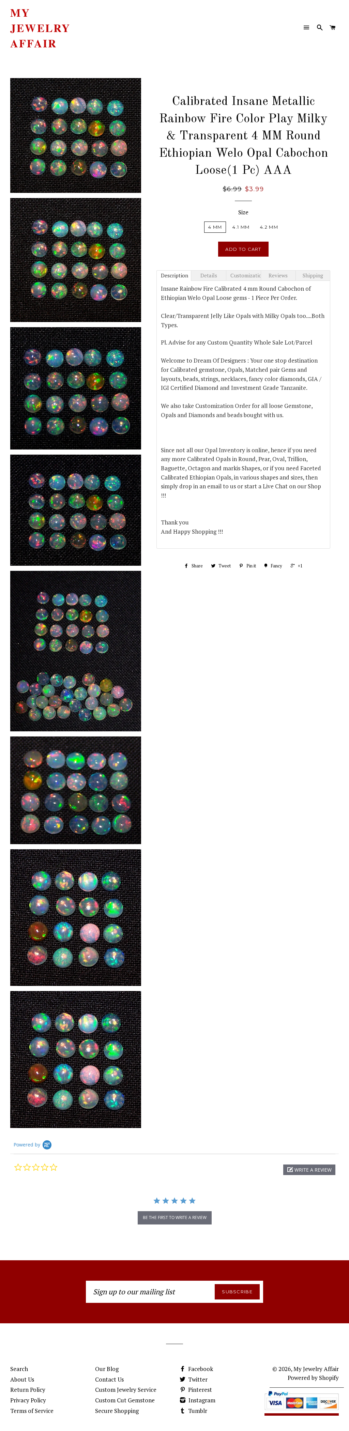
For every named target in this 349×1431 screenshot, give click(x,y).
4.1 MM (240, 227)
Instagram (201, 1400)
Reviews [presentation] (278, 275)
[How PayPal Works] (301, 1411)
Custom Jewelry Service (125, 1390)
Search (19, 1369)
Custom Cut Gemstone (125, 1400)
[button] (309, 1169)
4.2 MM (269, 227)
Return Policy (27, 1390)
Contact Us (109, 1379)
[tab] (173, 275)
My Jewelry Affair (40, 28)
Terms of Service (32, 1411)
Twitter (197, 1379)
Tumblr (197, 1411)
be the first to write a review (175, 1217)
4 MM (215, 227)
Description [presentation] (174, 275)
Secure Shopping (117, 1411)
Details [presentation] (208, 275)
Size (243, 212)
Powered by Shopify (313, 1378)
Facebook (200, 1369)
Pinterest (199, 1390)
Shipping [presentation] (313, 275)
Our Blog (107, 1369)
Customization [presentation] (245, 275)
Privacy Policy (28, 1400)
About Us (22, 1379)
